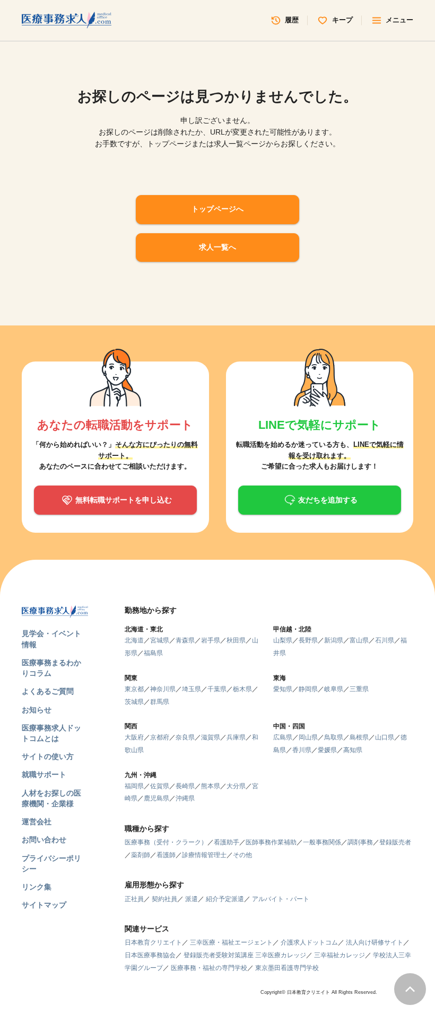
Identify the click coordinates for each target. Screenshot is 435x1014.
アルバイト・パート (280, 899)
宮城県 (159, 640)
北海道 (134, 640)
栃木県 (242, 689)
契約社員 (164, 899)
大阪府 (134, 737)
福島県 (153, 653)
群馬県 (159, 702)
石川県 (384, 640)
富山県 (359, 640)
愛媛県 (327, 750)
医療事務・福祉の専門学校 (209, 968)
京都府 (159, 737)
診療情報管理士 (204, 855)
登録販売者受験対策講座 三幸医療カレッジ (245, 955)
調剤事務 (360, 842)
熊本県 (210, 786)
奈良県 (185, 737)
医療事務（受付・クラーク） (166, 842)
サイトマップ (44, 905)
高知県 (352, 750)
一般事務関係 (322, 842)
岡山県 (308, 737)
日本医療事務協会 (150, 955)
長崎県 (185, 786)
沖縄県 (185, 798)
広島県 (282, 737)
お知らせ (36, 710)
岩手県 (210, 640)
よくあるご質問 (48, 691)
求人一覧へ (217, 247)
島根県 (359, 737)
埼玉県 (191, 689)
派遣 (191, 899)
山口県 (384, 737)
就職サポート (44, 775)
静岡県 (308, 689)
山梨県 (282, 640)
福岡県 (134, 786)
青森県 (185, 640)
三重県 (359, 689)
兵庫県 (236, 737)
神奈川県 (163, 689)
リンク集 (36, 887)
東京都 (134, 689)
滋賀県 (210, 737)
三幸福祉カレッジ (339, 955)
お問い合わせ (44, 840)
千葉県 (217, 689)
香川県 (301, 750)
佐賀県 (159, 786)
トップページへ (217, 209)
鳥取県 (333, 737)
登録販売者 (395, 842)
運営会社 (36, 822)
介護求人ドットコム (309, 942)
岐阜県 (333, 689)
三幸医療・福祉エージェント (231, 942)
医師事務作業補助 (271, 842)
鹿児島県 (156, 798)
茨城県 (134, 702)
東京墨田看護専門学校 (287, 968)
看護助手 (226, 842)
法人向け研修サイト (374, 942)
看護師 (166, 855)
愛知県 (282, 689)
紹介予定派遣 (225, 899)
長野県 (308, 640)
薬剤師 (140, 855)
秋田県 (236, 640)
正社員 (134, 899)
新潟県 (333, 640)
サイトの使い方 (48, 757)
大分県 (236, 786)
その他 (242, 855)
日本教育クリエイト (153, 942)
